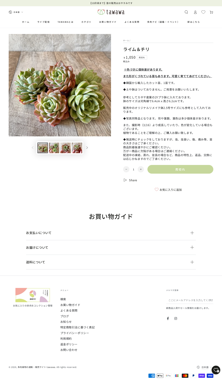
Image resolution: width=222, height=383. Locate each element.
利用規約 (66, 338)
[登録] (211, 300)
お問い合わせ (69, 350)
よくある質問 (69, 310)
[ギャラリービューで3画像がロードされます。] (65, 148)
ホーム (126, 40)
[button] (186, 12)
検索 (63, 299)
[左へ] (32, 148)
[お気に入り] (203, 12)
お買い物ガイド (70, 305)
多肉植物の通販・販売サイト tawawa (36, 366)
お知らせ (66, 322)
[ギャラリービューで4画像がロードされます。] (77, 148)
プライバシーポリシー (74, 333)
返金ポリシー (69, 344)
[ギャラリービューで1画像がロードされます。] (42, 148)
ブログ (64, 316)
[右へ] (87, 148)
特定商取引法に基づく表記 (77, 327)
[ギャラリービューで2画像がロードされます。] (54, 148)
